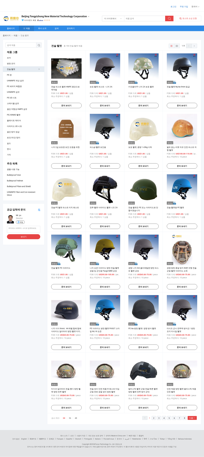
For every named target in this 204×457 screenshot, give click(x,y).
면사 (9, 149)
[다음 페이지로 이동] (194, 46)
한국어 (119, 439)
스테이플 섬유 (13, 103)
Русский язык (109, 439)
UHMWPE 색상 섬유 (15, 80)
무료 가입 (184, 6)
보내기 (24, 236)
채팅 (21, 222)
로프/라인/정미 (13, 137)
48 (76, 418)
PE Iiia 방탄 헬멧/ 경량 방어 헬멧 (142, 328)
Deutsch (78, 439)
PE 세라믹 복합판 (14, 86)
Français (60, 439)
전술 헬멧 (11, 69)
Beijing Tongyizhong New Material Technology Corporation (54, 16)
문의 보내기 (66, 105)
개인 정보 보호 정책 (95, 435)
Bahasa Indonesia (185, 439)
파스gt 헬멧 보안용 (98, 147)
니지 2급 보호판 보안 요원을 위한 (65, 147)
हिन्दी (145, 439)
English (24, 439)
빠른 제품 (132, 435)
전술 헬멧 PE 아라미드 (60, 268)
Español (69, 439)
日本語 (51, 439)
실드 (9, 143)
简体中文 (33, 439)
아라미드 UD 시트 (14, 126)
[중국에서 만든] (20, 5)
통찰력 (141, 435)
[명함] (39, 210)
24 (64, 418)
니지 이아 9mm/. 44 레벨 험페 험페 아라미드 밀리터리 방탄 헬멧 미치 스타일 (66, 331)
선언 (72, 435)
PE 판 (9, 75)
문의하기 (71, 28)
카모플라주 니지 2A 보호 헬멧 (141, 86)
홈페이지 (11, 28)
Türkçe (162, 439)
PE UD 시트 (12, 97)
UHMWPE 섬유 (13, 92)
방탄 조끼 (11, 63)
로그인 (173, 6)
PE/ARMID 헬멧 (13, 114)
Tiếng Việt (171, 439)
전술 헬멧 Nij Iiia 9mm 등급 (178, 86)
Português (88, 439)
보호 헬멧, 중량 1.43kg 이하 (140, 147)
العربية (127, 439)
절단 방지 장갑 (13, 132)
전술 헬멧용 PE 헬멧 (175, 207)
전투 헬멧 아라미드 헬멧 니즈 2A (104, 207)
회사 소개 (42, 28)
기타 (9, 154)
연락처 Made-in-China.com (116, 435)
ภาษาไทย (153, 439)
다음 (191, 418)
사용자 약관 (81, 435)
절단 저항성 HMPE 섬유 (17, 109)
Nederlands (136, 439)
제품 (28, 28)
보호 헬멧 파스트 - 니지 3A (101, 86)
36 (70, 418)
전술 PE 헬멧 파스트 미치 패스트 (65, 207)
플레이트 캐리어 (14, 120)
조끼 (9, 57)
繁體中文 (42, 439)
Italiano (98, 439)
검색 (57, 28)
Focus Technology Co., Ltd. (105, 444)
